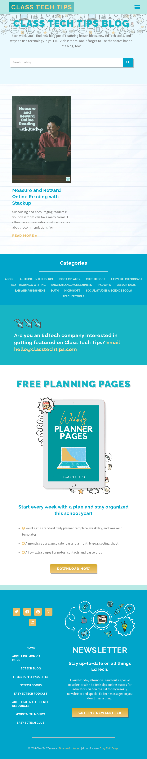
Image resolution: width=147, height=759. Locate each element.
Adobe (9, 279)
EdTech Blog (31, 668)
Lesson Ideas (126, 284)
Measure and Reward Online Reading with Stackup (36, 197)
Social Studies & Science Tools (109, 290)
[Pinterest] (38, 612)
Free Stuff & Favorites (31, 676)
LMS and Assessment (30, 290)
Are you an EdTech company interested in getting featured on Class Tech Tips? (67, 342)
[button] (137, 7)
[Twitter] (16, 612)
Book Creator (69, 279)
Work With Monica (31, 714)
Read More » (25, 236)
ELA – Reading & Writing (28, 284)
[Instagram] (48, 612)
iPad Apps (104, 284)
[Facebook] (27, 612)
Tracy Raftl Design (109, 748)
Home (31, 647)
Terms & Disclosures (70, 748)
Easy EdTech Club (31, 722)
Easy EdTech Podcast (126, 279)
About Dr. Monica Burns (26, 658)
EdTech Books (31, 685)
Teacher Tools (73, 296)
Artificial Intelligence (37, 279)
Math (55, 290)
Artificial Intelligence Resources (30, 704)
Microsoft (72, 290)
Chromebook (95, 279)
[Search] (128, 62)
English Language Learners (71, 284)
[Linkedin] (32, 622)
